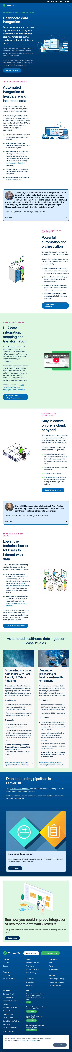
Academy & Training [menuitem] (10, 1007)
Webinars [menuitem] (6, 1004)
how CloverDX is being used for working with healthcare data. (14, 387)
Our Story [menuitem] (6, 963)
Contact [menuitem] (60, 1)
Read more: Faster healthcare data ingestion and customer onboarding (16, 764)
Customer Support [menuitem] (55, 985)
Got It (60, 1044)
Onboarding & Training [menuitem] (56, 979)
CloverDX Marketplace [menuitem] (10, 1028)
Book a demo (31, 953)
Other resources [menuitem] (8, 1031)
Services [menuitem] (52, 975)
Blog (27, 991)
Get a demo (12, 938)
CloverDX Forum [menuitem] (8, 1014)
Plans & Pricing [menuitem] (31, 973)
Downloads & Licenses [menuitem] (10, 1001)
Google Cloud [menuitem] (53, 969)
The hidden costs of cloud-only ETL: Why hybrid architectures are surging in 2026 (35, 997)
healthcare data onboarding (15, 163)
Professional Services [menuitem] (56, 982)
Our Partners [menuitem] (7, 975)
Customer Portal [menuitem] (8, 994)
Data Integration (31, 1011)
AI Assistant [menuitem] (30, 966)
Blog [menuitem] (48, 1)
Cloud (28, 1002)
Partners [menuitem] (6, 972)
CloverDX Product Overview (52, 305)
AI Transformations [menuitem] (32, 969)
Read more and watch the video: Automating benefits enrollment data (51, 764)
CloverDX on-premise (53, 490)
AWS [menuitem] (50, 963)
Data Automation (31, 1029)
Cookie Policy (25, 1040)
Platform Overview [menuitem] (32, 963)
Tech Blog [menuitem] (6, 1024)
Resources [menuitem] (6, 991)
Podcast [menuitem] (54, 1)
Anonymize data (49, 477)
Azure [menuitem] (51, 966)
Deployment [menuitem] (53, 959)
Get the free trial (50, 953)
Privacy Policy (36, 1040)
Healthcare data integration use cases (14, 397)
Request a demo (12, 70)
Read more (8, 218)
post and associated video (20, 789)
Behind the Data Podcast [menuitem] (11, 1021)
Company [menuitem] (6, 959)
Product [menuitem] (29, 959)
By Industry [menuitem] (29, 985)
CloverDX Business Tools (15, 626)
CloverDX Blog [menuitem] (8, 1018)
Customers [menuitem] (30, 979)
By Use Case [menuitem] (30, 982)
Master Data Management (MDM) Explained (34, 1017)
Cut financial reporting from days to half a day (35, 1026)
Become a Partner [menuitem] (9, 979)
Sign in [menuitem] (67, 1)
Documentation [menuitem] (8, 997)
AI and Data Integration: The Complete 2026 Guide (35, 1008)
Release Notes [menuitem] (8, 1011)
